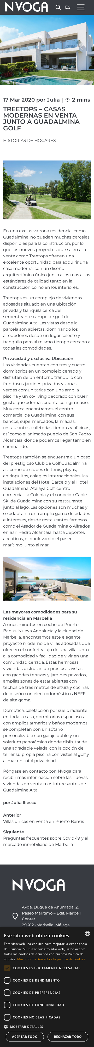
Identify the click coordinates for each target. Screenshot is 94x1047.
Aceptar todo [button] (25, 1036)
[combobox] (87, 933)
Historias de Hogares (29, 140)
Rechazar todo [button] (68, 1036)
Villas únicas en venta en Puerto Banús (43, 821)
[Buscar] (58, 7)
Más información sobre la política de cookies (51, 959)
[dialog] (47, 987)
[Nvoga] (24, 7)
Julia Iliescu (24, 802)
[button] (47, 1026)
